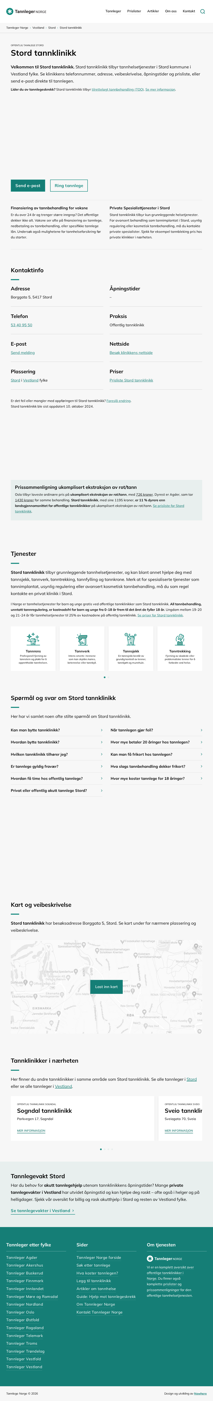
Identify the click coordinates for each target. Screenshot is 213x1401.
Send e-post (28, 185)
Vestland (38, 28)
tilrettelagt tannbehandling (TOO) (118, 89)
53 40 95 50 (21, 325)
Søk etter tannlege (93, 1265)
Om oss (171, 11)
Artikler (153, 11)
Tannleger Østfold (22, 1319)
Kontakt (189, 11)
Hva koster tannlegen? (97, 1273)
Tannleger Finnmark (24, 1280)
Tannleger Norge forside (99, 1257)
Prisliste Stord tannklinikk (131, 380)
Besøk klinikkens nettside (131, 352)
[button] (56, 730)
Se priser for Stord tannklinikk (160, 615)
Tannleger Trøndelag (25, 1351)
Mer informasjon (31, 1130)
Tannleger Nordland (24, 1304)
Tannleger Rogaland (25, 1327)
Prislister (134, 11)
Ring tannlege (69, 185)
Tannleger (113, 11)
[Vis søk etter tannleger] (202, 11)
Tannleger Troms (21, 1343)
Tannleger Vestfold (23, 1359)
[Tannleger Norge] (26, 11)
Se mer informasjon (160, 89)
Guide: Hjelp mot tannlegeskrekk (106, 1296)
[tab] (104, 677)
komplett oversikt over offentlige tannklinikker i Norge (170, 1272)
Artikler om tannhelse (96, 1288)
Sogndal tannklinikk (44, 1110)
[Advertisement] (106, 136)
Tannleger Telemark (24, 1335)
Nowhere (200, 1393)
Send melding (23, 352)
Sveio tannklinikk (188, 1110)
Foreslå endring (118, 401)
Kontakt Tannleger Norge (100, 1312)
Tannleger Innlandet (25, 1288)
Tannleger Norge (17, 28)
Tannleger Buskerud (24, 1273)
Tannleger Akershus (24, 1265)
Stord (52, 28)
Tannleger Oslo (20, 1312)
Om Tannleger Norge (96, 1304)
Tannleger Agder (21, 1257)
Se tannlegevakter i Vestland (40, 1210)
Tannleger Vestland (24, 1366)
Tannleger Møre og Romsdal (32, 1296)
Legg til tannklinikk (94, 1280)
